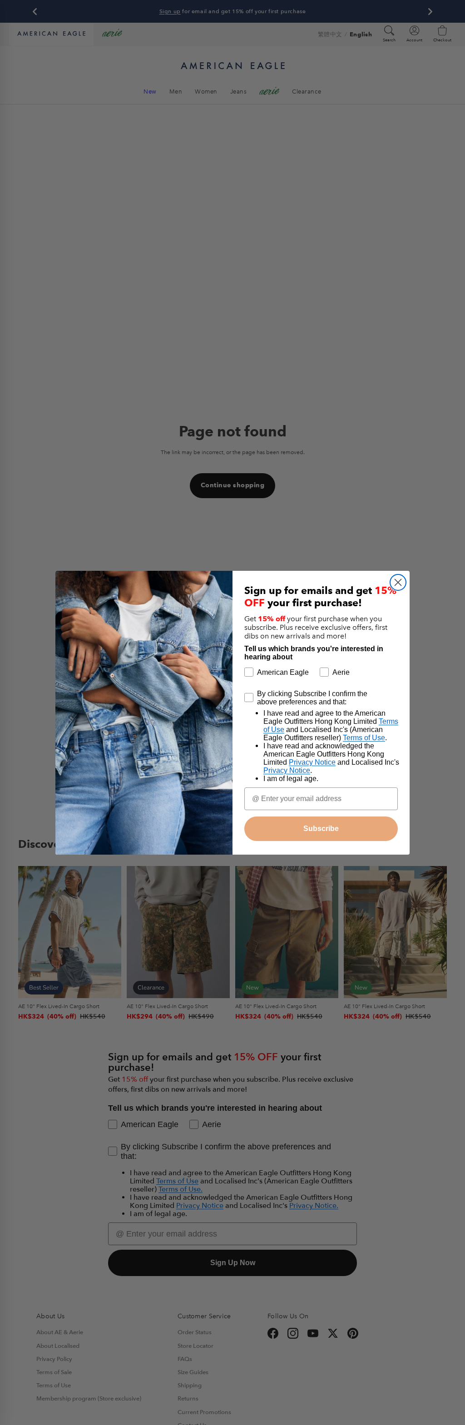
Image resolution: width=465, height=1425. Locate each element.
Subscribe (321, 828)
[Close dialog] (398, 582)
